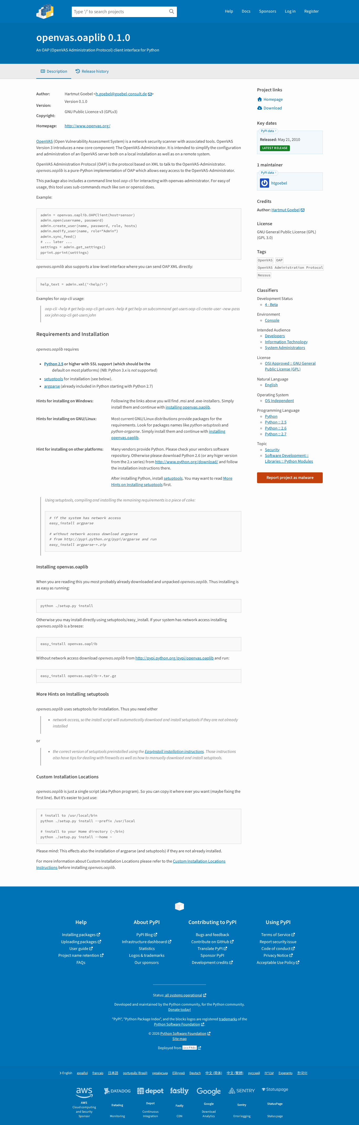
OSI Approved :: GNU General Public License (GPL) (290, 366)
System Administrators (285, 348)
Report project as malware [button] (290, 477)
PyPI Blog (144, 935)
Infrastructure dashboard (144, 942)
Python (271, 416)
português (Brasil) (135, 1073)
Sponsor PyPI (212, 955)
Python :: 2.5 (275, 422)
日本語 (113, 1073)
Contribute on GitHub (210, 942)
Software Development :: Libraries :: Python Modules (289, 458)
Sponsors (267, 11)
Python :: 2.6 (275, 428)
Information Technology (286, 342)
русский (254, 1073)
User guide (78, 949)
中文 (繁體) (235, 1073)
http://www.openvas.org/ (87, 126)
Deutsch (195, 1073)
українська (160, 1073)
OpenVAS (44, 141)
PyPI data (267, 131)
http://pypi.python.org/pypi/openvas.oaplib (174, 658)
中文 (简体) (214, 1073)
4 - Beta (271, 305)
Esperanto (286, 1073)
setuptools (53, 379)
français (98, 1073)
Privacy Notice (276, 955)
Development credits (210, 962)
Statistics (147, 949)
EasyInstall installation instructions (174, 751)
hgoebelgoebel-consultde (121, 94)
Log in (290, 11)
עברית (269, 1073)
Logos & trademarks (147, 955)
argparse (52, 386)
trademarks (228, 1019)
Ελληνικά (178, 1073)
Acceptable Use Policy (276, 962)
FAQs (80, 962)
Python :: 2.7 (275, 434)
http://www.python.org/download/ (186, 462)
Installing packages (79, 935)
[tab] (53, 71)
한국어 (302, 1073)
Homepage (273, 99)
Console (272, 320)
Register (311, 11)
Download (273, 108)
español (82, 1073)
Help (229, 11)
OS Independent (279, 401)
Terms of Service (275, 935)
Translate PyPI (210, 949)
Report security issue (278, 942)
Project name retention (78, 955)
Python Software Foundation (177, 1024)
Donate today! (179, 1009)
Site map (179, 1039)
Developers (275, 336)
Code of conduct (275, 949)
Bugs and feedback (212, 935)
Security (272, 450)
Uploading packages (79, 942)
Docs (246, 11)
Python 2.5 (53, 364)
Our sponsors (147, 962)
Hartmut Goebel (285, 210)
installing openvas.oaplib (188, 407)
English (271, 385)
